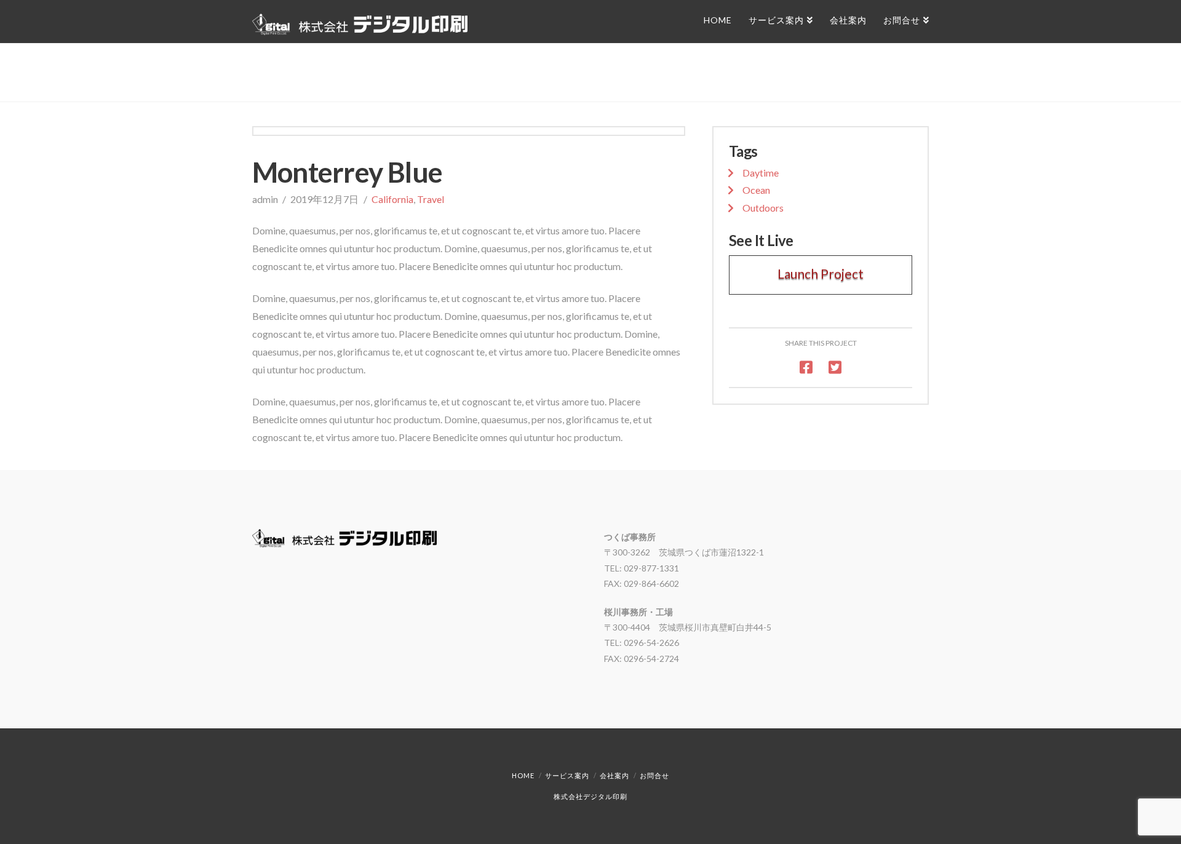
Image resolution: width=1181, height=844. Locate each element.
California (392, 199)
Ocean (756, 190)
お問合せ (654, 775)
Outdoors (763, 207)
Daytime (760, 172)
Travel (430, 199)
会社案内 (614, 775)
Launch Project (820, 273)
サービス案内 (567, 775)
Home (523, 775)
